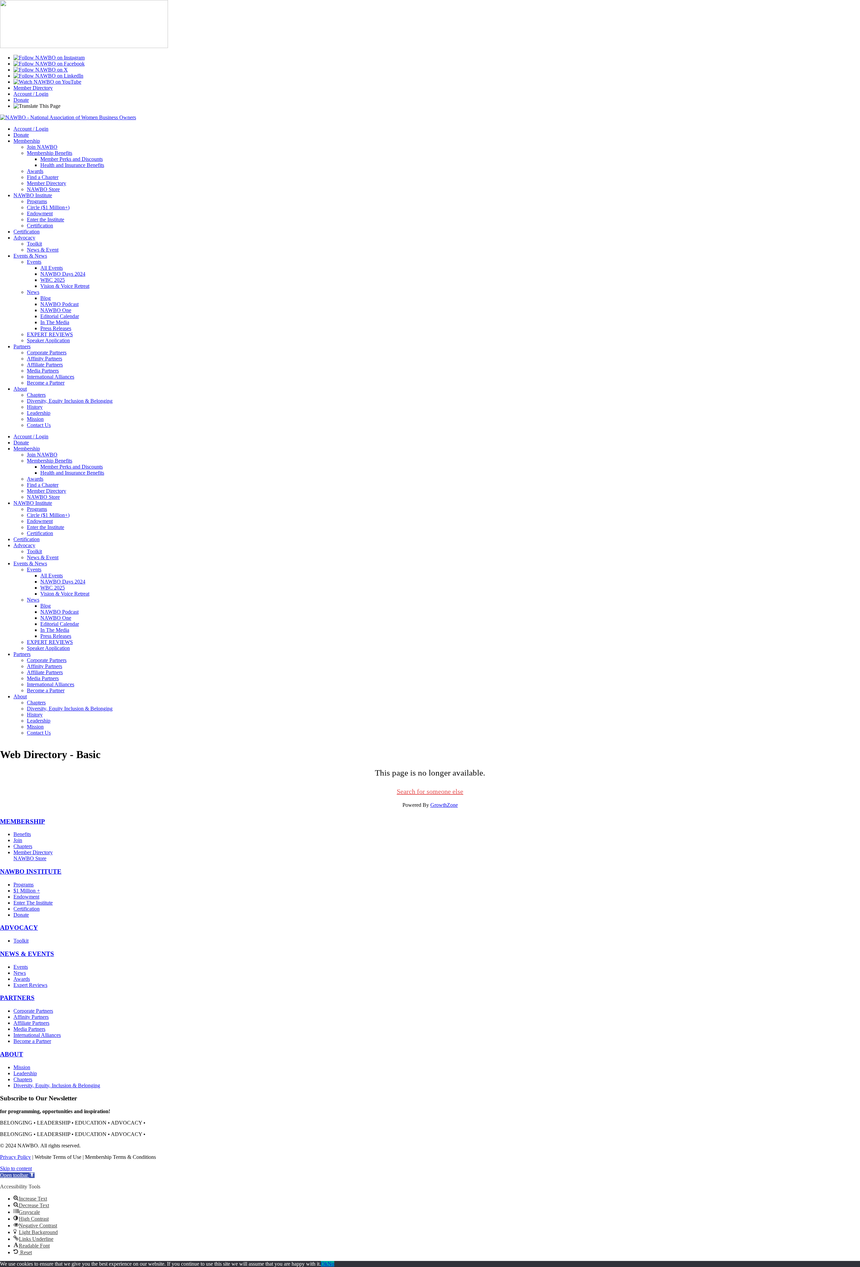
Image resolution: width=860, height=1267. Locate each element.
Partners (22, 346)
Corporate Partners (47, 352)
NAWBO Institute (32, 195)
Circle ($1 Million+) (48, 207)
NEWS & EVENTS (27, 953)
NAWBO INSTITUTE (30, 871)
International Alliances (50, 377)
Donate (21, 100)
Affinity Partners (44, 358)
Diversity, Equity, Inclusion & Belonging (56, 1085)
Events (34, 262)
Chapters (36, 395)
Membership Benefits (49, 153)
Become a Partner (45, 383)
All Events (51, 268)
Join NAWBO (42, 147)
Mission (35, 419)
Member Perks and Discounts (71, 159)
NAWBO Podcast (59, 304)
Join (17, 840)
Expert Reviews (30, 985)
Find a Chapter (42, 177)
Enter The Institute (33, 903)
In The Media (54, 322)
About (20, 389)
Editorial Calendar (59, 316)
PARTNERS (17, 997)
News (33, 292)
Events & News (30, 256)
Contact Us (39, 425)
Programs (37, 201)
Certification (40, 225)
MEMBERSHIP (22, 821)
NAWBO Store (43, 189)
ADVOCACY (19, 927)
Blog (45, 298)
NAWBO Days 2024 (62, 274)
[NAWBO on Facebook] (49, 64)
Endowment (40, 213)
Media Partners (43, 371)
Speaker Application (48, 340)
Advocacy (24, 238)
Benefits (22, 834)
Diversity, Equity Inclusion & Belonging (70, 401)
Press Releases (55, 328)
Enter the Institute (45, 219)
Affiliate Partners (45, 364)
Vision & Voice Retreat (64, 286)
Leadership (38, 413)
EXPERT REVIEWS (50, 334)
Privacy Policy (15, 1157)
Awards (35, 171)
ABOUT (11, 1054)
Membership (26, 141)
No (331, 1264)
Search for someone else (430, 791)
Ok (324, 1264)
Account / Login (30, 94)
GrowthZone (444, 805)
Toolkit (34, 244)
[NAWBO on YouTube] (47, 82)
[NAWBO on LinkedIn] (48, 76)
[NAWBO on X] (40, 70)
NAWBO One (55, 310)
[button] (17, 1175)
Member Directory (33, 88)
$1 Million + (26, 890)
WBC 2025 (52, 280)
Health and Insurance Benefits (72, 165)
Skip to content (16, 1168)
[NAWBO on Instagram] (49, 57)
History (35, 407)
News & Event (42, 250)
